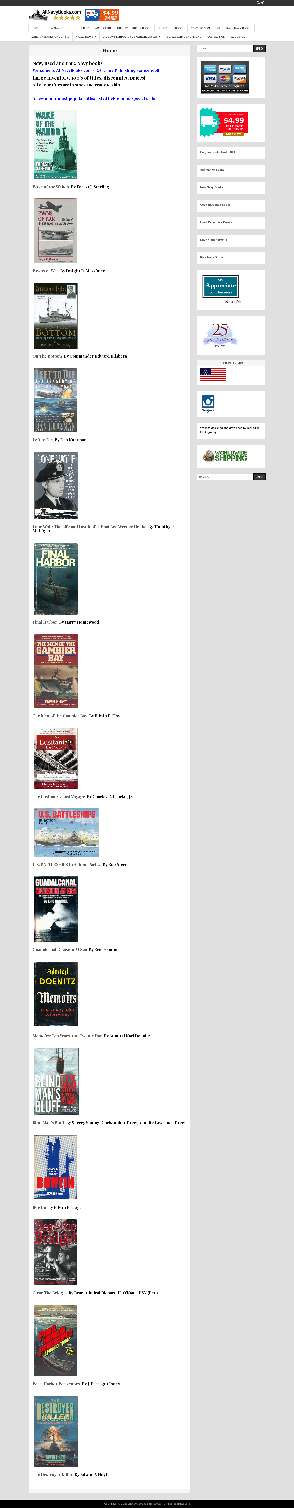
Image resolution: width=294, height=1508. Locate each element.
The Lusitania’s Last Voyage (59, 796)
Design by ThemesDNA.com (172, 1503)
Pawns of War (45, 270)
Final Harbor (45, 622)
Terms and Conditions (184, 36)
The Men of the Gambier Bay (60, 715)
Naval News (84, 36)
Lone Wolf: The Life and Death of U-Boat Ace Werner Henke (89, 526)
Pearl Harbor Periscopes (56, 1383)
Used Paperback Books (134, 28)
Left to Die (43, 439)
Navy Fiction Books (205, 28)
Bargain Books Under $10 (50, 36)
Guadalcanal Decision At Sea (60, 949)
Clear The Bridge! (50, 1292)
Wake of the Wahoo (51, 186)
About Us (238, 36)
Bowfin (40, 1207)
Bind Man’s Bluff (48, 1122)
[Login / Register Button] (262, 2)
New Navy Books (58, 28)
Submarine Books (171, 28)
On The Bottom (47, 356)
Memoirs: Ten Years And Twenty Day (67, 1035)
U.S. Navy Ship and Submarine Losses (130, 36)
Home (36, 28)
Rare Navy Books (238, 28)
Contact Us (216, 36)
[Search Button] (258, 2)
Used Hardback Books (94, 28)
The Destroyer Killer (53, 1474)
